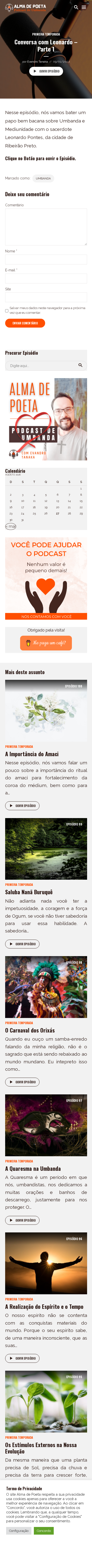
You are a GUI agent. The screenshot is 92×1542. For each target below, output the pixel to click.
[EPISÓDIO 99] (46, 848)
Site (8, 289)
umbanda (43, 178)
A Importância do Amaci (32, 754)
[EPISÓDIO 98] (46, 986)
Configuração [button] (18, 1531)
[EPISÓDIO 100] (46, 710)
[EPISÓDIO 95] (46, 1401)
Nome (11, 251)
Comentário (14, 205)
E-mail (11, 270)
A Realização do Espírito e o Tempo (44, 1306)
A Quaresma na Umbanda (33, 1168)
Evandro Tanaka (37, 61)
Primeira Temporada (46, 34)
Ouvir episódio (49, 71)
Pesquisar (80, 365)
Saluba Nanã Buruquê (29, 892)
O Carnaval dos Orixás (30, 1030)
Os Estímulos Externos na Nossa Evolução (41, 1448)
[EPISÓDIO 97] (46, 1124)
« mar (10, 526)
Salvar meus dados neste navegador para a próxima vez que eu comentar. (47, 310)
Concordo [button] (44, 1531)
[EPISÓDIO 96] (46, 1263)
